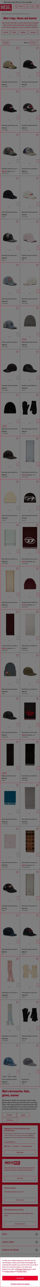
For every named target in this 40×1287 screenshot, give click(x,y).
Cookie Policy (21, 1271)
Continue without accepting (20, 1284)
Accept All (20, 1278)
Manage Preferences (23, 1269)
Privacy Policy (9, 1271)
